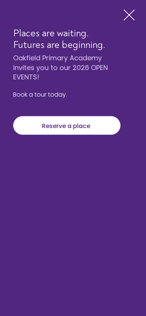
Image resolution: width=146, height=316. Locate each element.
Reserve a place (67, 126)
